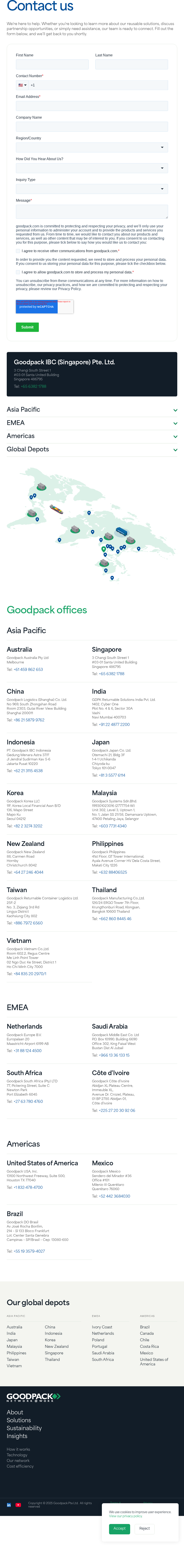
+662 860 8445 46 (115, 934)
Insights (17, 1452)
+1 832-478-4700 (28, 1203)
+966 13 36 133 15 (114, 1071)
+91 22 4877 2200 (114, 740)
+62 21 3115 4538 (28, 786)
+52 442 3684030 (114, 1212)
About (15, 1428)
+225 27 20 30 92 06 (117, 1126)
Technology (17, 1470)
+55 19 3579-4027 (29, 1267)
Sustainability (24, 1444)
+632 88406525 (113, 888)
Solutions (19, 1436)
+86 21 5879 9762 (29, 735)
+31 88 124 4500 (28, 1066)
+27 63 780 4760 (28, 1117)
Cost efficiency (20, 1482)
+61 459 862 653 (28, 685)
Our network (18, 1476)
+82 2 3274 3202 (28, 841)
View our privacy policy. (125, 1516)
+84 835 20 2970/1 (30, 989)
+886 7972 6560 (28, 938)
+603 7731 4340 (113, 841)
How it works (18, 1465)
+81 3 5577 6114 (112, 791)
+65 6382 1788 (33, 402)
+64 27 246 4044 (28, 888)
